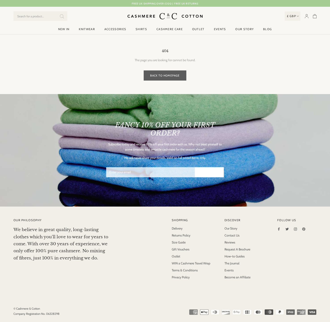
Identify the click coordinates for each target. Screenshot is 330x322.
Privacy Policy (181, 277)
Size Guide (179, 242)
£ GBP (291, 16)
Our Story (244, 29)
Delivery (177, 228)
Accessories (115, 29)
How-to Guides (234, 256)
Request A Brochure (237, 249)
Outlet (198, 29)
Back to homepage (165, 75)
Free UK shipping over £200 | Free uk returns (165, 3)
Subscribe (209, 172)
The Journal (231, 263)
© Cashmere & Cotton (26, 308)
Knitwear (87, 29)
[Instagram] (295, 228)
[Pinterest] (303, 228)
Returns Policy (181, 235)
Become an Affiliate (237, 277)
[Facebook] (278, 228)
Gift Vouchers (180, 249)
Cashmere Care (169, 29)
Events (220, 29)
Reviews (229, 242)
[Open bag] (315, 16)
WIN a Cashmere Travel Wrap (191, 263)
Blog (267, 29)
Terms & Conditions (185, 270)
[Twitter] (287, 228)
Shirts (141, 29)
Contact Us (232, 235)
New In (64, 29)
